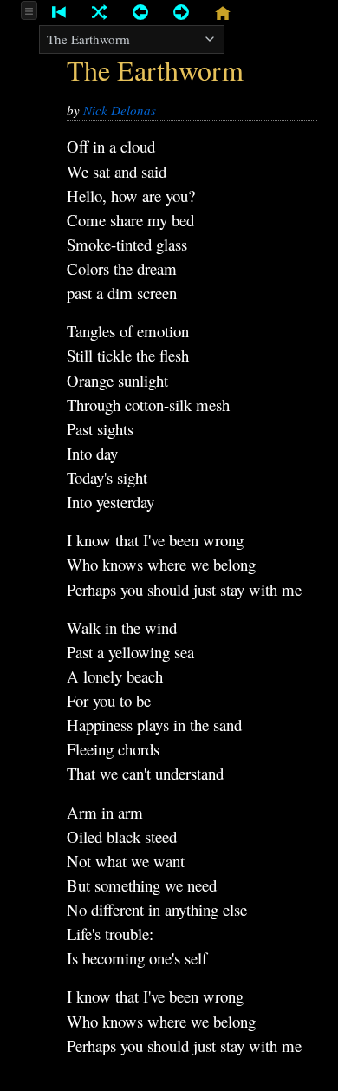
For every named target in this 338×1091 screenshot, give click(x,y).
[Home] (222, 13)
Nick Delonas (119, 110)
